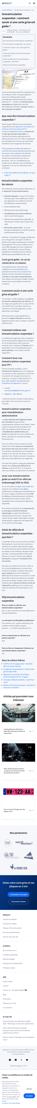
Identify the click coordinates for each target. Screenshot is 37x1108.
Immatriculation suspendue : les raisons (17, 44)
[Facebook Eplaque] (10, 1060)
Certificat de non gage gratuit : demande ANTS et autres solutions (17, 665)
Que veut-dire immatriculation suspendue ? (18, 41)
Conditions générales (10, 955)
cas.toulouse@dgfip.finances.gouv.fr (17, 390)
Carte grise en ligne (10, 924)
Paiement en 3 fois (9, 1003)
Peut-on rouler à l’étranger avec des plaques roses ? (18, 1038)
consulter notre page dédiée (11, 1103)
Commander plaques (18, 901)
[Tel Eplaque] (29, 3)
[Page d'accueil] (6, 3)
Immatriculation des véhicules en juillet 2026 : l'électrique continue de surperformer (18, 1022)
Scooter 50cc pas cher (10, 937)
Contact (6, 986)
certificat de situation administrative (15, 151)
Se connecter (7, 1007)
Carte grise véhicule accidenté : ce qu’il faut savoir (18, 681)
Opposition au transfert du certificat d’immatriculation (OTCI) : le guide (16, 675)
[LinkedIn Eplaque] (16, 1060)
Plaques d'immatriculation (12, 928)
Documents (7, 999)
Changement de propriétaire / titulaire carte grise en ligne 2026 (18, 670)
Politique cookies (9, 968)
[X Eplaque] (21, 1060)
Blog (4, 994)
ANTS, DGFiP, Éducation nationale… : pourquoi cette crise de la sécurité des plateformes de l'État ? (16, 1030)
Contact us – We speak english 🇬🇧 (15, 990)
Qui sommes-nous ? (10, 950)
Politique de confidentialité (12, 963)
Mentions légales (9, 959)
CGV (25, 1066)
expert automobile (23, 486)
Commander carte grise (18, 894)
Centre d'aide (7, 981)
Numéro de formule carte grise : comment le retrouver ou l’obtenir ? (19, 686)
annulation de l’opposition (12, 383)
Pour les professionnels (11, 932)
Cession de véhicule (10, 919)
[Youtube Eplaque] (27, 1060)
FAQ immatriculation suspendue (14, 65)
